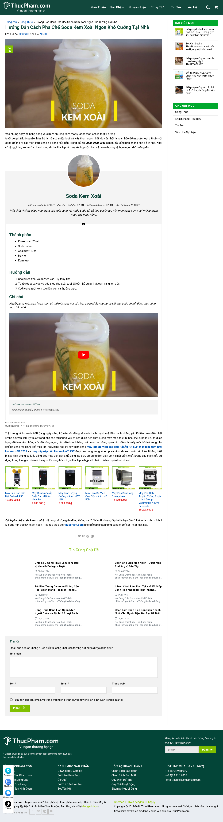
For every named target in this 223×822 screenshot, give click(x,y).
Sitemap (119, 802)
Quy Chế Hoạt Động (123, 784)
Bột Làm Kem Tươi (68, 775)
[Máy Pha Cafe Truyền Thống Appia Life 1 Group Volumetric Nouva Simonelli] (150, 477)
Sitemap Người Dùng (124, 788)
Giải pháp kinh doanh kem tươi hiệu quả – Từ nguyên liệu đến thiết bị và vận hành (200, 32)
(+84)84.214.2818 (176, 775)
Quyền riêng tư (135, 802)
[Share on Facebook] (75, 536)
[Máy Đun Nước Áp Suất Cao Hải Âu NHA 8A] (43, 477)
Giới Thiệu (98, 7)
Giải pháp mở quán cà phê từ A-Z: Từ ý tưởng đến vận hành (200, 90)
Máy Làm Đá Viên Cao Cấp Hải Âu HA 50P (96, 496)
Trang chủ (11, 22)
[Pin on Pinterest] (87, 536)
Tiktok (8, 808)
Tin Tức (176, 7)
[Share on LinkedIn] (92, 536)
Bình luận (15, 653)
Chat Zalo (8, 786)
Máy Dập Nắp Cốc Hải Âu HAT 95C (15, 495)
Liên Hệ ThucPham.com (17, 775)
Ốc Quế (61, 779)
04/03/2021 (24, 34)
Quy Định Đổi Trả (122, 779)
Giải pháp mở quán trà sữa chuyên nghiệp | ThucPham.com (200, 61)
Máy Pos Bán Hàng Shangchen (122, 495)
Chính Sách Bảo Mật (124, 775)
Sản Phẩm (117, 7)
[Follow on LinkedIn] (45, 812)
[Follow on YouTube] (51, 812)
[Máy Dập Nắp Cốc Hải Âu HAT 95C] (17, 477)
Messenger (8, 797)
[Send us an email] (38, 812)
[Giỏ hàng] (217, 7)
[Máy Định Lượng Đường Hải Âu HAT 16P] (70, 477)
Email (65, 683)
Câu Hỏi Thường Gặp (15, 779)
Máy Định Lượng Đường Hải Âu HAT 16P (69, 496)
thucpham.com (74, 524)
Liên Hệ (191, 7)
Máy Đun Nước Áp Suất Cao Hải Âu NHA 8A (42, 496)
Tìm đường (8, 775)
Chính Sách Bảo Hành (124, 770)
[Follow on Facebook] (32, 812)
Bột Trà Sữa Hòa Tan (69, 784)
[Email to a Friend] (83, 536)
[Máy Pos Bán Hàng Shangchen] (123, 477)
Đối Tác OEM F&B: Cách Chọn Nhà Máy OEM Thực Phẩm (200, 75)
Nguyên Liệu (137, 7)
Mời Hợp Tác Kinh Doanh (18, 788)
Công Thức (158, 7)
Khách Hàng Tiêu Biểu (188, 118)
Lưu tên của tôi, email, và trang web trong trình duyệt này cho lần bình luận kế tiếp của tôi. (69, 699)
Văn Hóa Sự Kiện (185, 132)
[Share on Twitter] (79, 536)
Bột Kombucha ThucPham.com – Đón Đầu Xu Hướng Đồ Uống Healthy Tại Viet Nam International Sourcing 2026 (200, 46)
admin (43, 34)
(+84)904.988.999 (176, 770)
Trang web (118, 683)
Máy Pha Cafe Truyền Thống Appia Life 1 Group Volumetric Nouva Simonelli (150, 500)
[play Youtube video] (83, 355)
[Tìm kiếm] (208, 7)
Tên (13, 683)
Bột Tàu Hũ (64, 788)
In (83, 224)
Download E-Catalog (69, 770)
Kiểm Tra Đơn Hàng (14, 784)
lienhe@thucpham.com (187, 779)
